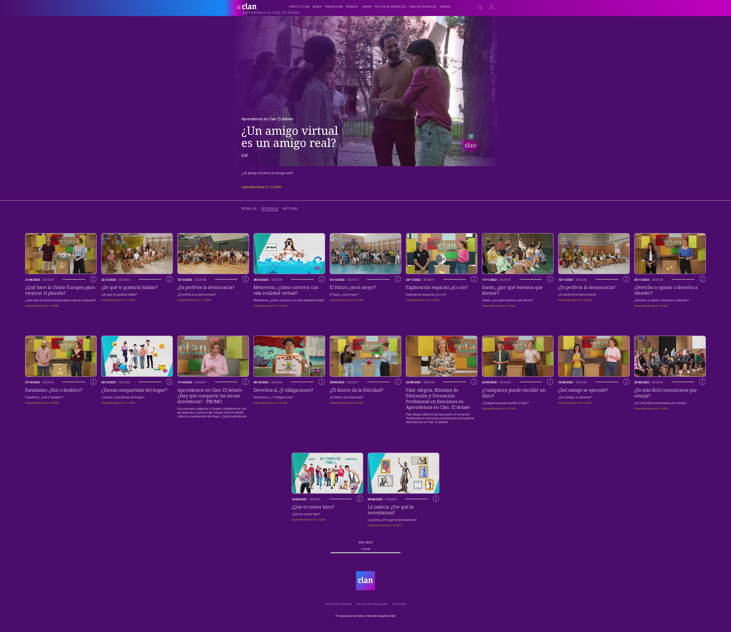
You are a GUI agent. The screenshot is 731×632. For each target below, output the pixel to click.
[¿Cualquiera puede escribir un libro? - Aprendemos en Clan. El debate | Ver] (518, 379)
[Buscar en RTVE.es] (480, 7)
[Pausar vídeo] (90, 293)
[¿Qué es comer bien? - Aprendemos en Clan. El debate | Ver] (327, 488)
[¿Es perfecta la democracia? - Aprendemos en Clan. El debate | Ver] (213, 269)
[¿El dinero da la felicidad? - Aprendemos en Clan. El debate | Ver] (365, 379)
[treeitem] (299, 7)
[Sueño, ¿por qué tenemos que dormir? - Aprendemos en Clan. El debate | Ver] (518, 269)
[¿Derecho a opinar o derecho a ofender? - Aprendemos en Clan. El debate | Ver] (670, 269)
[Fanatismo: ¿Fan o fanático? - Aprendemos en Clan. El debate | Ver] (61, 379)
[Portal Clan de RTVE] (249, 7)
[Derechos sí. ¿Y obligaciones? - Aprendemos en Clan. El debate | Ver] (289, 379)
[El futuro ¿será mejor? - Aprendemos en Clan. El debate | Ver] (365, 269)
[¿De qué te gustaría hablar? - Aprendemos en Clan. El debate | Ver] (137, 269)
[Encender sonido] (90, 284)
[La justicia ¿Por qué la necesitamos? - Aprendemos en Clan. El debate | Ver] (404, 488)
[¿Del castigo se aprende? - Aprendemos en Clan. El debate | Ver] (594, 379)
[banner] (258, 7)
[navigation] (369, 7)
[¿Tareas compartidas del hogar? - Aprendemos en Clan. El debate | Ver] (137, 379)
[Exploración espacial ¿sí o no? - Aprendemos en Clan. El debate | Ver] (442, 269)
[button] (237, 7)
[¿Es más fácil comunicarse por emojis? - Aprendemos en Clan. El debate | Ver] (670, 379)
